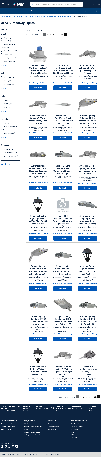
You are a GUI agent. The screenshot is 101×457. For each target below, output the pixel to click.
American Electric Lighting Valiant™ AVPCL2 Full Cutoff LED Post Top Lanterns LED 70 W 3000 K (38, 220)
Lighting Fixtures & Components (23, 16)
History (73, 435)
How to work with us (9, 421)
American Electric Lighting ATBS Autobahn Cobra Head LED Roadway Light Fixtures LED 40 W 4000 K (87, 220)
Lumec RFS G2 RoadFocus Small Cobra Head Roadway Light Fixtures (63, 119)
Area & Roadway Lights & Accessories (59, 16)
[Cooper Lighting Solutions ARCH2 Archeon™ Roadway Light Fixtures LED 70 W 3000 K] (87, 104)
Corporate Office (77, 427)
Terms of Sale (6, 429)
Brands (21, 11)
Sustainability (52, 429)
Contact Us (26, 410)
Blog (25, 424)
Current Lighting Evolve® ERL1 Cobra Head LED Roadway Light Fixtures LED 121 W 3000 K (38, 170)
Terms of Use (43, 454)
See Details (38, 87)
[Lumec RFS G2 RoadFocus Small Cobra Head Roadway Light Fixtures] (63, 104)
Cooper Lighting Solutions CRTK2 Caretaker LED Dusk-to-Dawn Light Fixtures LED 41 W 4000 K (38, 320)
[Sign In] (93, 4)
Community (52, 421)
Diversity (74, 432)
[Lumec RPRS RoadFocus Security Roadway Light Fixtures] (87, 355)
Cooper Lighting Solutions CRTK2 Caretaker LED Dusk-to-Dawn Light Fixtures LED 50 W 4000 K (62, 170)
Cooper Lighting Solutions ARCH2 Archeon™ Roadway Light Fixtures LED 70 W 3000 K (87, 119)
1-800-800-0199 (10, 410)
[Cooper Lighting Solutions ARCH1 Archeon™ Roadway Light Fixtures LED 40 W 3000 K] (38, 255)
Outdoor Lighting (40, 16)
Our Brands (75, 424)
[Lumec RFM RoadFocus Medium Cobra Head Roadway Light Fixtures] (63, 205)
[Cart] (98, 4)
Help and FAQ (77, 408)
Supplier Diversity (54, 427)
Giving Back (52, 424)
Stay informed (29, 421)
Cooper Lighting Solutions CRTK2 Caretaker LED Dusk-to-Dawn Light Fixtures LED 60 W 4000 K (62, 270)
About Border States (79, 421)
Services (13, 11)
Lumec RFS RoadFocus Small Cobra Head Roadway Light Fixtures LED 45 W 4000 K (63, 69)
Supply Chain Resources (33, 427)
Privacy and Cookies (30, 454)
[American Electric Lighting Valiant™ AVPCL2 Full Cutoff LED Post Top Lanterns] (87, 255)
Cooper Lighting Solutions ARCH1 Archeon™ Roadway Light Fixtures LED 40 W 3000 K (38, 270)
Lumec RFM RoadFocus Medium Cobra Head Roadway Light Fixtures (63, 220)
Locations (74, 429)
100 (62, 35)
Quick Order (89, 11)
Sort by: (28, 30)
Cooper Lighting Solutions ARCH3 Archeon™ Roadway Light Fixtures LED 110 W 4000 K (63, 320)
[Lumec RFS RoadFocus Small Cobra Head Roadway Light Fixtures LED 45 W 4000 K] (63, 54)
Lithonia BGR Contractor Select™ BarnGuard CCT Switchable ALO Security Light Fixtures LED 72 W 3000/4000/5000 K (38, 69)
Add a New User (44, 408)
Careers (74, 438)
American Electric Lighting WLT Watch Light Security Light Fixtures (88, 69)
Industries (30, 11)
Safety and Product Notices (34, 435)
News (26, 429)
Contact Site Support (8, 427)
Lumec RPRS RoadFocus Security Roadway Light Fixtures (87, 371)
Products (4, 11)
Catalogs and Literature (32, 432)
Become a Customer (8, 424)
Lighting (8, 16)
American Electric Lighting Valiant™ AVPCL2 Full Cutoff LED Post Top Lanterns (87, 270)
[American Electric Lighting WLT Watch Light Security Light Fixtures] (87, 54)
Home (3, 16)
